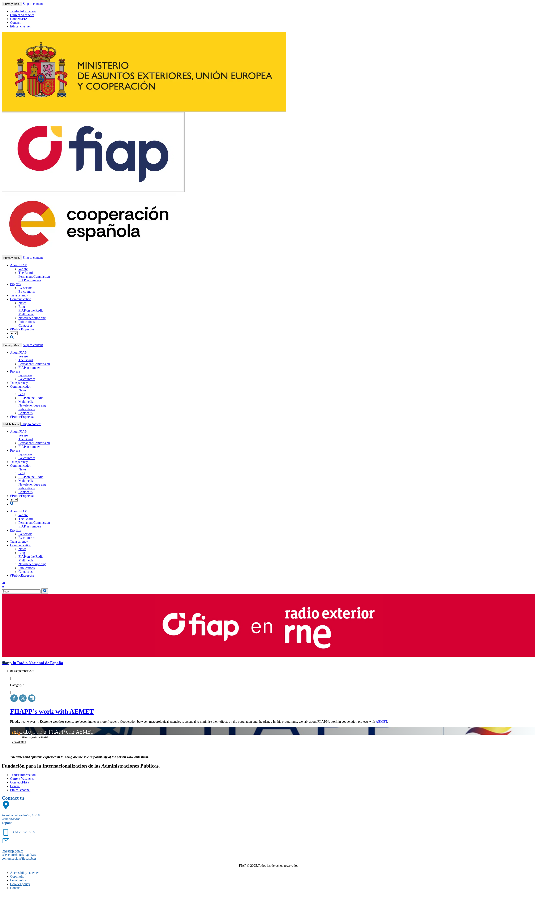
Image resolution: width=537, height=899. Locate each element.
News (22, 303)
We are (23, 269)
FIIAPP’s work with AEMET (52, 711)
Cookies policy (20, 884)
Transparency (19, 295)
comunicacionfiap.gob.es (19, 858)
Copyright (16, 876)
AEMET (381, 721)
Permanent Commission (34, 276)
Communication (20, 299)
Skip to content (33, 3)
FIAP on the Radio (30, 310)
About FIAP (18, 265)
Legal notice (18, 880)
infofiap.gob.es (12, 851)
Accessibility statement (25, 872)
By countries (26, 291)
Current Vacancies (22, 15)
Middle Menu (11, 424)
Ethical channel (20, 26)
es (3, 586)
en (3, 582)
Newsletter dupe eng (32, 318)
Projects (15, 284)
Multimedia (26, 314)
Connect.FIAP (19, 19)
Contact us (25, 325)
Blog (21, 306)
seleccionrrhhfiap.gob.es (19, 854)
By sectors (25, 288)
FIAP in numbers (29, 280)
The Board (25, 272)
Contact (15, 22)
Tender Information (23, 11)
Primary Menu (11, 3)
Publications (26, 321)
